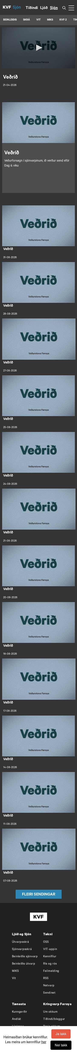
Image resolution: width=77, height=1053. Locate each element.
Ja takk (61, 1033)
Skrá (26, 20)
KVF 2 (63, 20)
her (43, 1041)
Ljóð (44, 8)
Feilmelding (51, 971)
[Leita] (64, 7)
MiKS (50, 20)
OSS (46, 942)
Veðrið (8, 249)
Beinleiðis (10, 20)
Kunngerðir (19, 1012)
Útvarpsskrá (20, 942)
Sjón (54, 8)
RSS (46, 978)
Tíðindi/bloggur (54, 1019)
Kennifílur (49, 956)
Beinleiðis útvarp (23, 964)
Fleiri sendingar (38, 895)
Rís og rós (50, 964)
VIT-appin (50, 949)
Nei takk (61, 1045)
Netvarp (49, 985)
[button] (38, 47)
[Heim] (7, 7)
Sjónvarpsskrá (22, 949)
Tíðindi (32, 8)
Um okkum (50, 1012)
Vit (14, 978)
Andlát (16, 1019)
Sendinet (49, 993)
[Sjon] (19, 7)
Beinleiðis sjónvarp (25, 956)
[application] (38, 47)
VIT (38, 20)
